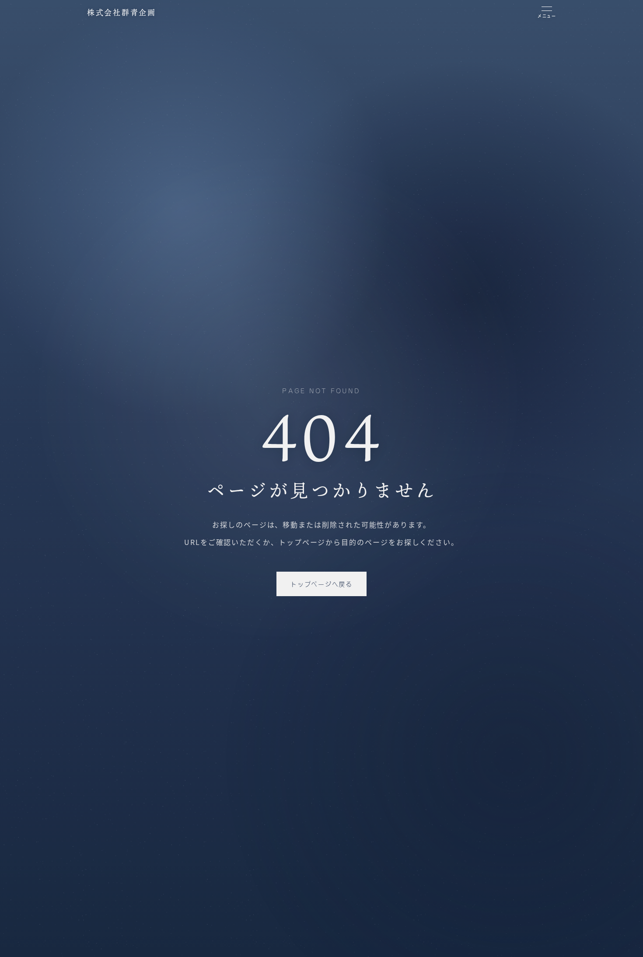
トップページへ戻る (321, 584)
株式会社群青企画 (121, 12)
